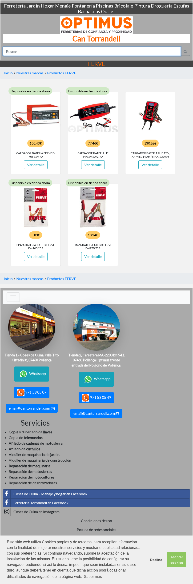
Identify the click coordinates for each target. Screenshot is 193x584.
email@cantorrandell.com (30, 408)
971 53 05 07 (35, 392)
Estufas (181, 5)
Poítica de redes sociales (96, 529)
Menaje (63, 5)
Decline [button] (156, 560)
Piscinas (104, 5)
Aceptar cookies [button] (176, 559)
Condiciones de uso (96, 520)
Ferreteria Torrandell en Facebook (40, 502)
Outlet (108, 11)
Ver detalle (35, 164)
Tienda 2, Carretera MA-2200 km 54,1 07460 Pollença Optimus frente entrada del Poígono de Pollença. (96, 360)
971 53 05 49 (100, 397)
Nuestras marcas (30, 73)
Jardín (33, 5)
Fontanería (83, 5)
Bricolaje (123, 5)
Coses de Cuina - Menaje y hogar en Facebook (50, 493)
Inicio (8, 73)
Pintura (142, 5)
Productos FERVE (61, 73)
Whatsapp (37, 373)
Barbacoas (89, 11)
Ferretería (15, 5)
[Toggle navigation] (13, 297)
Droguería (162, 5)
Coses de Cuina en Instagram (36, 511)
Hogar (47, 5)
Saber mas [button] (93, 577)
